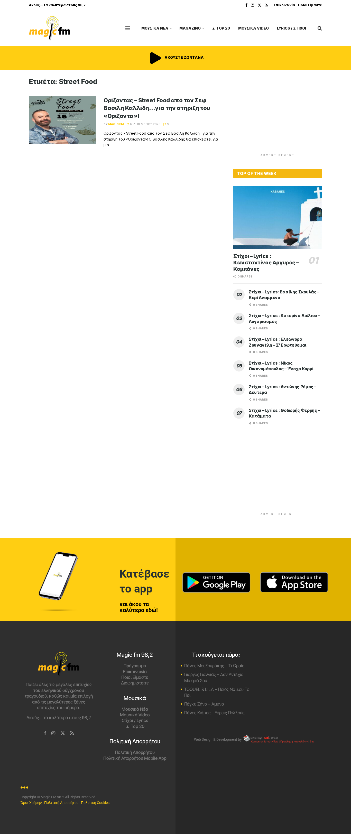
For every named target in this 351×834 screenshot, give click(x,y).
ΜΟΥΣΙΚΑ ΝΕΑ (154, 28)
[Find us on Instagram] (252, 5)
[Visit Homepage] (49, 28)
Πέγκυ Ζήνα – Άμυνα (204, 704)
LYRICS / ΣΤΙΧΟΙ (291, 28)
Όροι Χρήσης (31, 803)
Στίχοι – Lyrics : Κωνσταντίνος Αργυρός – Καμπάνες (266, 262)
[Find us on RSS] (266, 5)
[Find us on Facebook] (246, 5)
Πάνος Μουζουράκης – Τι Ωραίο (214, 665)
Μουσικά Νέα (135, 709)
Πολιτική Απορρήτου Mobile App (135, 758)
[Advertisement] (278, 114)
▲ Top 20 (221, 28)
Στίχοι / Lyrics (135, 720)
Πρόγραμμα (135, 665)
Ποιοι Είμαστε (310, 5)
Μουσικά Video (135, 714)
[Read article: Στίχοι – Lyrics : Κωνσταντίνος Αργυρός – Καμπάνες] (277, 217)
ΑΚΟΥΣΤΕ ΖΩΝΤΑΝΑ (184, 57)
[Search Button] (320, 28)
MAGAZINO (190, 28)
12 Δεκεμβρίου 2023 (144, 124)
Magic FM (116, 124)
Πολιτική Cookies (95, 803)
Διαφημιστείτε (135, 682)
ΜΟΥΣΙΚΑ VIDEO (253, 28)
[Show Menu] (127, 28)
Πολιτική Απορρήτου (135, 752)
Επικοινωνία (284, 5)
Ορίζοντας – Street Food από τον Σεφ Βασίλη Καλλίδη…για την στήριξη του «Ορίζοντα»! (157, 108)
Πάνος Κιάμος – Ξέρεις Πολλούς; (214, 712)
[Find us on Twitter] (259, 5)
